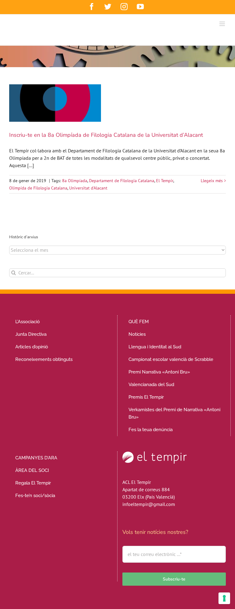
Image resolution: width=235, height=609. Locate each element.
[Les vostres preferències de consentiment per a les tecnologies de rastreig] (224, 598)
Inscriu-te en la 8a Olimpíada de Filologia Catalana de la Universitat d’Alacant (106, 135)
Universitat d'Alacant (88, 188)
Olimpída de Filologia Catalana (38, 188)
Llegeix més (212, 180)
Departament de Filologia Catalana (121, 180)
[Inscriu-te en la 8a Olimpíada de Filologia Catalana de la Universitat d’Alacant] (55, 103)
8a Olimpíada (74, 180)
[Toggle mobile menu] (222, 24)
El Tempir (164, 180)
